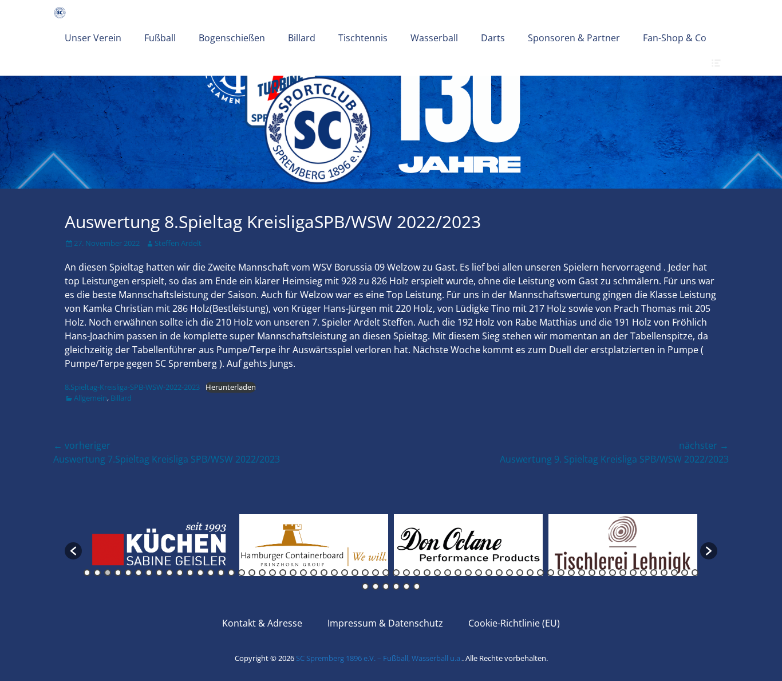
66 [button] (416, 586)
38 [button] (468, 572)
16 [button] (241, 572)
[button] (73, 550)
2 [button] (97, 572)
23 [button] (313, 572)
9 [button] (169, 572)
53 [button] (622, 572)
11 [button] (190, 572)
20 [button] (282, 572)
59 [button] (684, 572)
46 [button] (550, 572)
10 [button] (179, 572)
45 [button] (540, 572)
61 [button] (365, 586)
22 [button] (303, 572)
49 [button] (581, 572)
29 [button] (375, 572)
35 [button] (437, 572)
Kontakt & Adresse (262, 623)
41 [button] (499, 572)
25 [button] (334, 572)
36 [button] (447, 572)
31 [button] (396, 572)
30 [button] (385, 572)
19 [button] (272, 572)
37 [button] (458, 572)
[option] (159, 545)
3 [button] (107, 572)
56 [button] (653, 572)
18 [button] (262, 572)
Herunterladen (231, 387)
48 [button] (571, 572)
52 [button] (612, 572)
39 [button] (478, 572)
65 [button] (406, 586)
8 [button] (159, 572)
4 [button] (117, 572)
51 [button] (602, 572)
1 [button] (87, 572)
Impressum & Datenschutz (385, 623)
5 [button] (128, 572)
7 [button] (148, 572)
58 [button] (674, 572)
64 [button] (396, 586)
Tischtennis (363, 38)
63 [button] (385, 586)
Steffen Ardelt (178, 243)
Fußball (160, 38)
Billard (301, 38)
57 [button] (664, 572)
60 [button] (695, 572)
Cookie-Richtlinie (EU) (514, 623)
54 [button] (633, 572)
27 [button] (354, 572)
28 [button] (365, 572)
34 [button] (427, 572)
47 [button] (561, 572)
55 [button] (643, 572)
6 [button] (138, 572)
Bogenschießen (232, 38)
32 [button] (406, 572)
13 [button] (210, 572)
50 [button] (592, 572)
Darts (493, 38)
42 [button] (509, 572)
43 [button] (519, 572)
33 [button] (416, 572)
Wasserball (434, 38)
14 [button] (221, 572)
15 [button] (231, 572)
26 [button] (344, 572)
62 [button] (375, 586)
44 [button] (530, 572)
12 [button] (200, 572)
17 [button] (251, 572)
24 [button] (324, 572)
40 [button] (488, 572)
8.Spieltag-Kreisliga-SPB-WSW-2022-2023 (132, 387)
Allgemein (90, 398)
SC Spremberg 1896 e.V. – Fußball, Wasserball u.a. (379, 658)
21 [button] (293, 572)
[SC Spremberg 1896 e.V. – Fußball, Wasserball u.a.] (59, 12)
